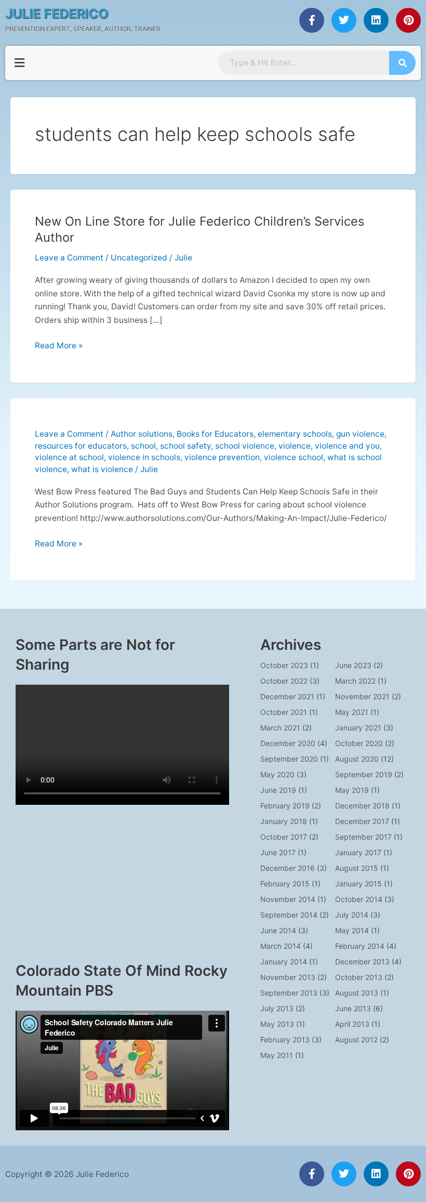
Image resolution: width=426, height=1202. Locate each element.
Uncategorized (139, 258)
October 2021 (283, 712)
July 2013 (277, 1008)
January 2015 (358, 883)
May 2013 (277, 1024)
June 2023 (353, 665)
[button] (19, 62)
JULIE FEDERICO (57, 13)
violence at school (69, 457)
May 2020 (277, 774)
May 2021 (351, 712)
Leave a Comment (69, 258)
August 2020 (357, 758)
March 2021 (280, 727)
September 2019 (363, 774)
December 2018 (362, 805)
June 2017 (278, 852)
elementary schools (295, 434)
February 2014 (359, 946)
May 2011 (276, 1055)
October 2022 (284, 680)
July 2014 (351, 914)
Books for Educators (215, 434)
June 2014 (278, 930)
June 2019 (278, 790)
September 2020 (289, 758)
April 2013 (352, 1024)
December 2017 (362, 821)
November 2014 (287, 899)
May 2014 (352, 930)
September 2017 (363, 836)
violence (294, 446)
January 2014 (283, 961)
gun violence (360, 434)
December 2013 (362, 961)
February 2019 (285, 805)
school (143, 446)
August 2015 (356, 868)
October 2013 (358, 977)
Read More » (59, 344)
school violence (244, 446)
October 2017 (283, 836)
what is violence (102, 469)
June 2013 (353, 1008)
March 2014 (280, 946)
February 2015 (285, 883)
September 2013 (288, 992)
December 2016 (287, 868)
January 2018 (283, 821)
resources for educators (81, 446)
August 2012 (356, 1039)
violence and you (347, 446)
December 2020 (287, 743)
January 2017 (358, 852)
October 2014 (358, 899)
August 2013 (356, 992)
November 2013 (287, 977)
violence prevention (222, 457)
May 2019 (352, 790)
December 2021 (287, 696)
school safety (185, 446)
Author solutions (141, 434)
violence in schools (144, 457)
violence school (293, 457)
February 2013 (285, 1039)
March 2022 (355, 680)
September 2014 (288, 914)
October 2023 (284, 665)
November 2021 (362, 696)
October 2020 (359, 743)
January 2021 (358, 727)
